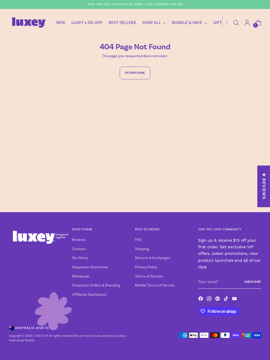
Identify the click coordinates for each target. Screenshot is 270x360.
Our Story (80, 258)
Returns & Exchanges (152, 258)
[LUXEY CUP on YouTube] (235, 299)
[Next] (197, 4)
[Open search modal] (236, 22)
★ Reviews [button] (264, 186)
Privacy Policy (146, 267)
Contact (79, 249)
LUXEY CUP (40, 336)
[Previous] (73, 4)
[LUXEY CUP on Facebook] (201, 299)
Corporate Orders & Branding (96, 285)
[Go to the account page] (247, 22)
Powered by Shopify (22, 340)
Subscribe (252, 282)
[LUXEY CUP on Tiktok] (226, 299)
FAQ (138, 239)
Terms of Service (149, 276)
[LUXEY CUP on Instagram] (209, 299)
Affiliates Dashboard (89, 294)
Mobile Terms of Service (155, 285)
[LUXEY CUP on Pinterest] (218, 299)
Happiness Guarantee (90, 267)
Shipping (142, 249)
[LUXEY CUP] (29, 22)
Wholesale (80, 276)
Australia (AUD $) (32, 328)
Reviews (79, 239)
